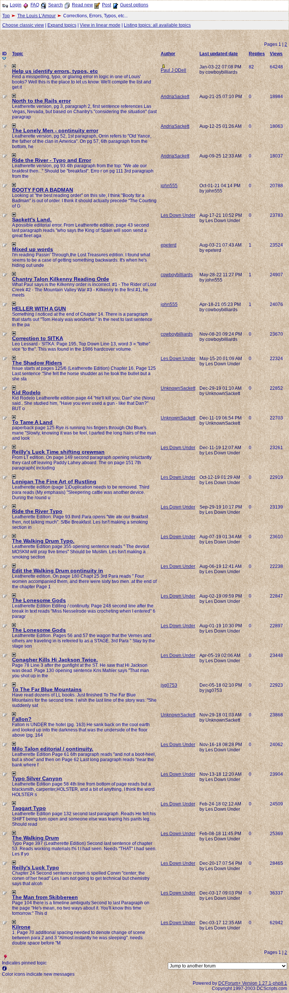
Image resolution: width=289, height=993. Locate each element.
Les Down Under (178, 215)
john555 (169, 185)
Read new (82, 5)
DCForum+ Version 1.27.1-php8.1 (252, 983)
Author (168, 53)
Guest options (134, 5)
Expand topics (61, 25)
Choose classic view (23, 25)
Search (55, 5)
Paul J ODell (173, 70)
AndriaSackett (175, 96)
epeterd (168, 245)
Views (276, 53)
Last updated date (218, 53)
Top (6, 15)
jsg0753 (169, 685)
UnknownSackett (178, 388)
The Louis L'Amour (36, 15)
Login (15, 5)
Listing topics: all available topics (157, 25)
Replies (257, 53)
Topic (17, 53)
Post (106, 5)
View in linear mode (100, 25)
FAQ (34, 5)
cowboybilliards (177, 274)
